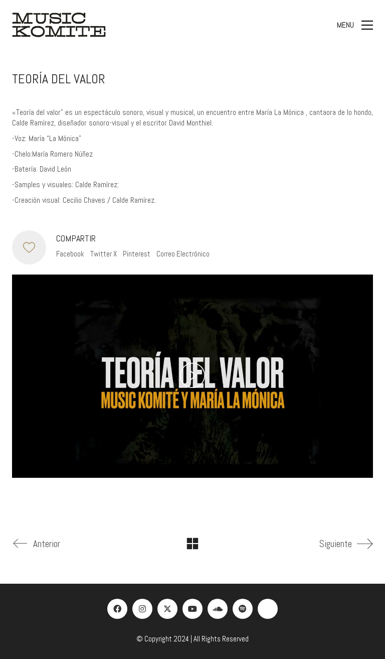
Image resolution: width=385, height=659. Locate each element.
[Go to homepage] (59, 25)
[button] (355, 25)
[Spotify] (243, 609)
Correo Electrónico (183, 253)
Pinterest (136, 253)
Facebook (70, 253)
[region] (130, 586)
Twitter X (103, 253)
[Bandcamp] (268, 609)
